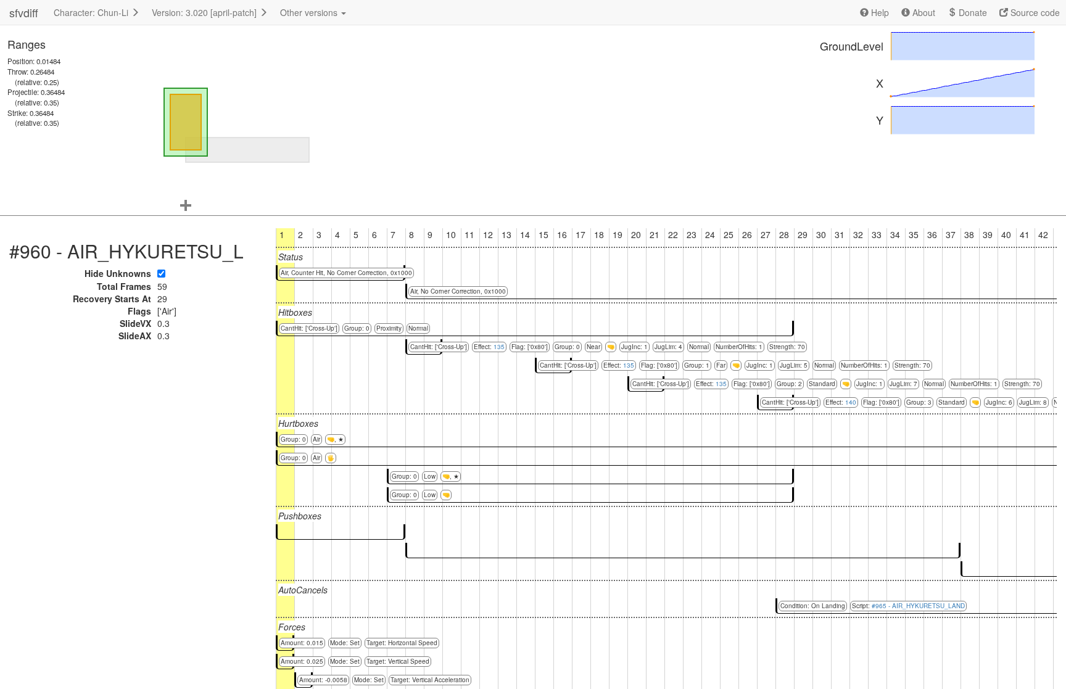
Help (879, 12)
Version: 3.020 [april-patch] (205, 12)
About (922, 12)
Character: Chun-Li (92, 12)
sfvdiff (23, 12)
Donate (971, 12)
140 (850, 402)
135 (499, 346)
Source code (1034, 12)
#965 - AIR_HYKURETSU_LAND (918, 605)
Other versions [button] (310, 12)
